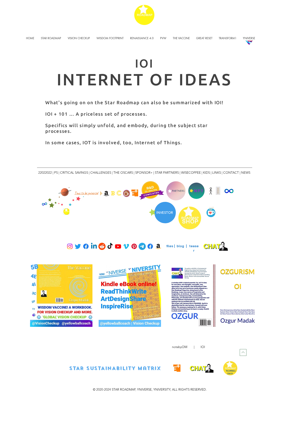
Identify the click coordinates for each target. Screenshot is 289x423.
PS (56, 173)
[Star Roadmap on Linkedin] (94, 246)
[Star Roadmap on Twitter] (77, 246)
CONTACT (231, 173)
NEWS (245, 173)
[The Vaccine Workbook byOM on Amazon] (106, 193)
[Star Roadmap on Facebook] (85, 246)
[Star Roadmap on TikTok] (110, 246)
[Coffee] (126, 193)
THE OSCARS (123, 173)
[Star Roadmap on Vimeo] (126, 246)
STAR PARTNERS (167, 173)
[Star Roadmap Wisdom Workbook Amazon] (158, 246)
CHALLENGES (100, 173)
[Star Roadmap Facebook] (150, 246)
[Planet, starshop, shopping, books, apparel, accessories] (65, 191)
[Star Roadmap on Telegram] (142, 246)
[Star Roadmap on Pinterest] (134, 246)
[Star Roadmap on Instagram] (69, 246)
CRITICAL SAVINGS (74, 173)
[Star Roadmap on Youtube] (118, 246)
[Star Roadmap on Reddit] (102, 246)
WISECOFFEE (191, 173)
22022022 (45, 173)
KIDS (207, 173)
